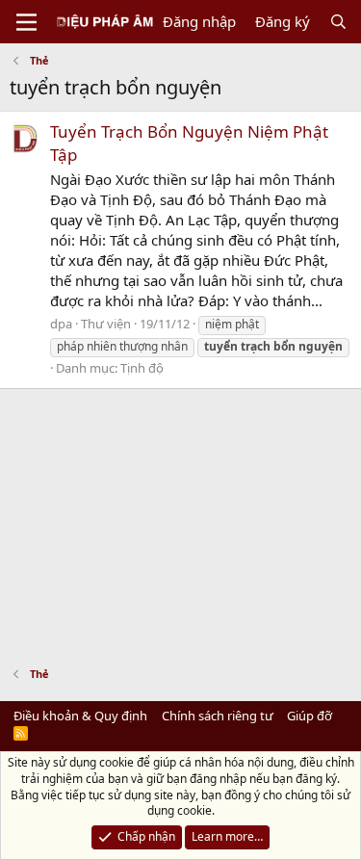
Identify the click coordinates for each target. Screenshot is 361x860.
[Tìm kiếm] (338, 21)
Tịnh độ (142, 368)
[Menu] (26, 22)
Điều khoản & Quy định (80, 715)
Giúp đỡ (309, 715)
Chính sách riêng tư (217, 715)
